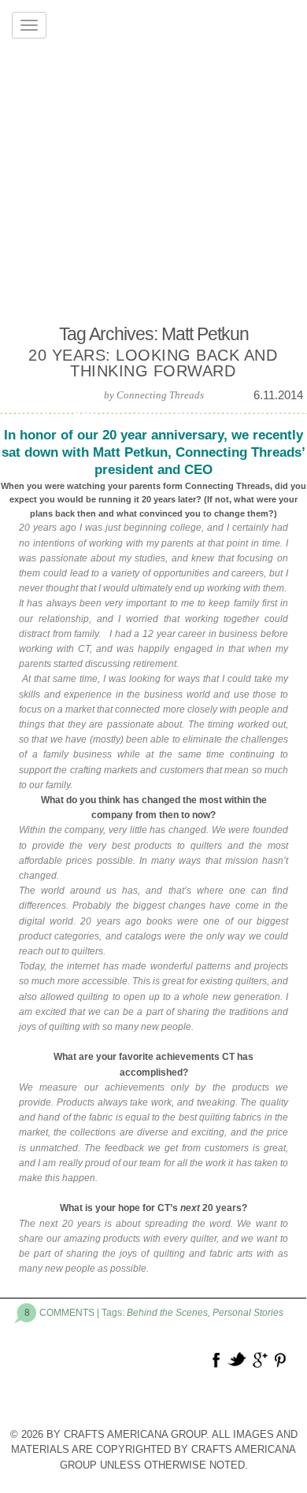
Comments (66, 1312)
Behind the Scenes (167, 1312)
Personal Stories (248, 1312)
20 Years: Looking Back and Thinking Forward (152, 363)
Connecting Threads (160, 395)
